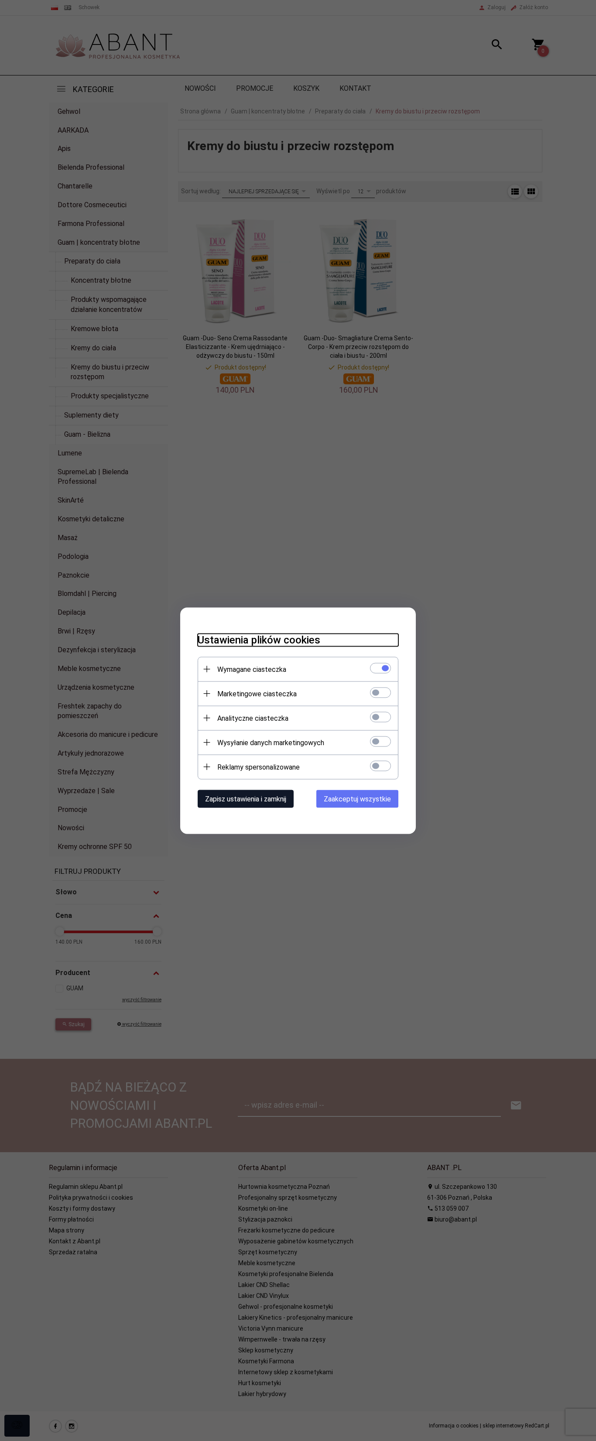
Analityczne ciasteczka (252, 718)
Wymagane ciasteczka (251, 669)
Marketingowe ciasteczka (257, 693)
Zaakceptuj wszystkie (357, 798)
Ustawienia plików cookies (259, 639)
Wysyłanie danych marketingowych (270, 742)
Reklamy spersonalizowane (258, 767)
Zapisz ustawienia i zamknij (245, 798)
